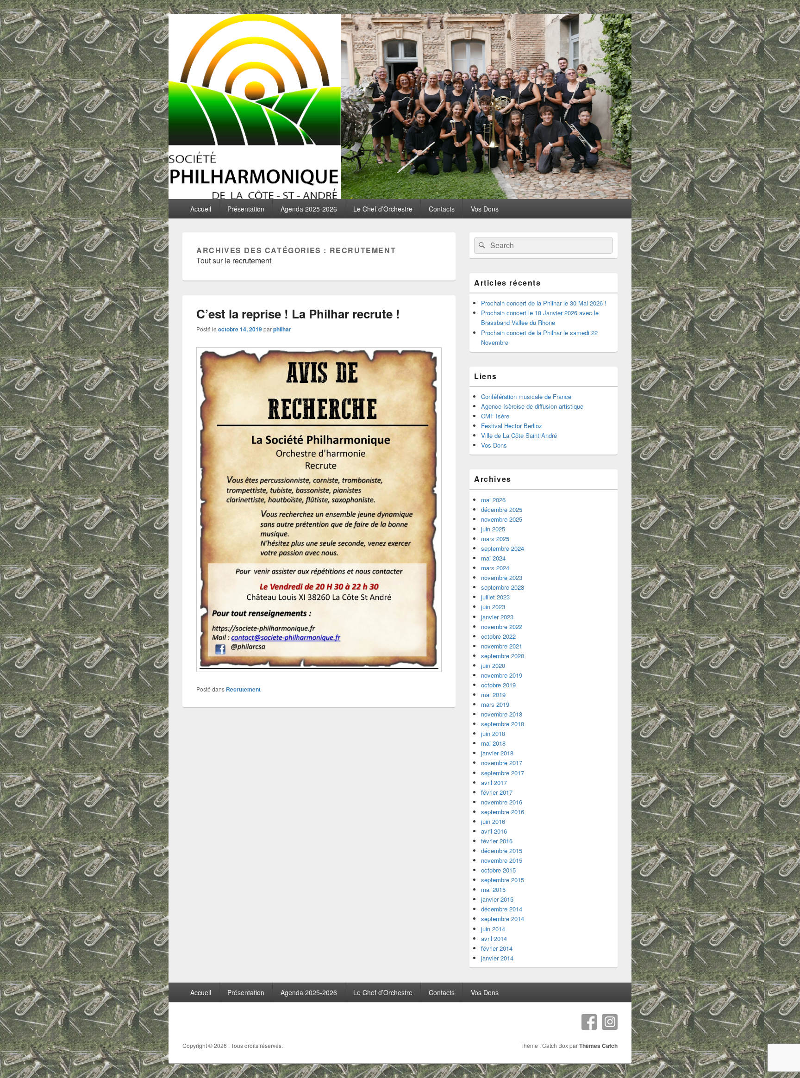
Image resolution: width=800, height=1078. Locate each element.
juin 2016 (493, 821)
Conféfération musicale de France (526, 396)
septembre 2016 (502, 811)
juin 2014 (493, 928)
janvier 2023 (497, 616)
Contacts (442, 208)
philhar (282, 329)
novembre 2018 (501, 714)
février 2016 (496, 840)
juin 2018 (493, 733)
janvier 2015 (497, 899)
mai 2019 (493, 694)
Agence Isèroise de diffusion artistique (532, 406)
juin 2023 (493, 606)
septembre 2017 (502, 772)
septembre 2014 (502, 918)
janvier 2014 (497, 957)
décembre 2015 (501, 850)
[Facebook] (589, 1022)
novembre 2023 (501, 577)
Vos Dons (485, 208)
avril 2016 (494, 831)
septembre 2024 (502, 548)
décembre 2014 (501, 908)
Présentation (245, 208)
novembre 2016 (501, 802)
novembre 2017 (501, 762)
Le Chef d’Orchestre (382, 208)
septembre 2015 (502, 879)
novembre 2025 (501, 519)
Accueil (200, 208)
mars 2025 (495, 538)
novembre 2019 (501, 675)
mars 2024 (495, 567)
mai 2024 (493, 558)
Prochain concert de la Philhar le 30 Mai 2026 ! (543, 303)
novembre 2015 (501, 860)
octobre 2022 (498, 636)
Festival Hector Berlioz (511, 425)
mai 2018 (493, 743)
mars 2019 (495, 704)
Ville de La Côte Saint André (519, 435)
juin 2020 (493, 665)
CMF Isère (495, 415)
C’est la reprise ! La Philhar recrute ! (298, 313)
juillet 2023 (495, 596)
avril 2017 (494, 782)
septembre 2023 (502, 587)
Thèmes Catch (598, 1045)
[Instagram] (610, 1022)
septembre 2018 (502, 723)
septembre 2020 (502, 655)
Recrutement (243, 689)
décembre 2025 (501, 509)
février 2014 (496, 948)
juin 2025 (493, 528)
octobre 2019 (498, 684)
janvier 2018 (497, 752)
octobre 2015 (498, 870)
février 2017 (496, 792)
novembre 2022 (501, 626)
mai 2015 (493, 889)
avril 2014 (494, 938)
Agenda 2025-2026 (309, 208)
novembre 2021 (501, 646)
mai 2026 (493, 499)
